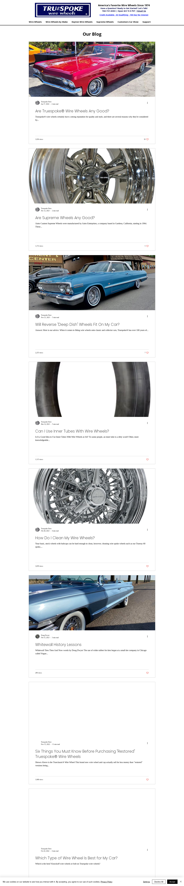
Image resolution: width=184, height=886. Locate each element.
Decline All (158, 881)
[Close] (180, 882)
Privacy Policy (106, 881)
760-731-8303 (109, 11)
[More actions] (148, 102)
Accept (172, 881)
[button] (35, 22)
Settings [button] (146, 881)
